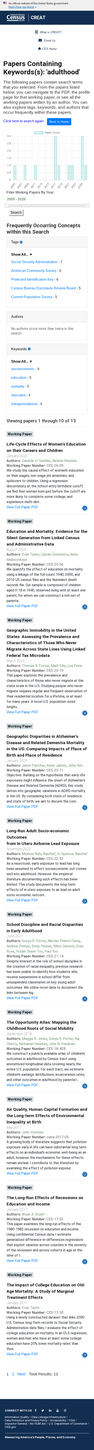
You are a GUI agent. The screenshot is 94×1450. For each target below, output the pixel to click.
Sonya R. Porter (34, 941)
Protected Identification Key (32, 279)
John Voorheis (33, 1132)
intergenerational (24, 404)
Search (16, 212)
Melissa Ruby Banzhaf (39, 854)
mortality (17, 386)
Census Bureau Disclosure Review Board (43, 288)
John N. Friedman (62, 1044)
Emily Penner (42, 946)
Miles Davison (64, 946)
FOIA (72, 1420)
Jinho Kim (75, 765)
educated (18, 395)
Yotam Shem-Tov (29, 951)
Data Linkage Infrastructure (48, 1417)
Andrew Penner (18, 946)
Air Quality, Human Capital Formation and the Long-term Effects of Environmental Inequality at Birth (47, 1116)
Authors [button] (17, 316)
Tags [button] (29, 240)
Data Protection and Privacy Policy (26, 1420)
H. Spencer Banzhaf (72, 854)
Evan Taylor (31, 554)
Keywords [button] (33, 347)
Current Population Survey (31, 297)
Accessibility (58, 1420)
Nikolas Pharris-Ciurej (64, 941)
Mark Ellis (58, 666)
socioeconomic (23, 369)
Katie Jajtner (56, 765)
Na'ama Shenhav (64, 461)
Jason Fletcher (33, 765)
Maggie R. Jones (34, 1039)
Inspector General (16, 1423)
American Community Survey (33, 271)
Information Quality (17, 1417)
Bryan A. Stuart (33, 1214)
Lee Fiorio (74, 666)
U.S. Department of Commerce (68, 1423)
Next (21, 1374)
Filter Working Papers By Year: (30, 192)
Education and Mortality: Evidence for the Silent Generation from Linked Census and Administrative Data (47, 538)
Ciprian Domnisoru (54, 554)
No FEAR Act (38, 1423)
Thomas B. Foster (35, 666)
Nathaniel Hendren (33, 1044)
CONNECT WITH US (18, 1410)
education (18, 378)
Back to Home (59, 121)
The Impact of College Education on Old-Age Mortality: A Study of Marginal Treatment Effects (46, 1291)
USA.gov (10, 1427)
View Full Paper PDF (22, 507)
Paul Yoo (51, 951)
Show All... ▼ (22, 254)
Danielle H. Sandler (36, 461)
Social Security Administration (34, 262)
